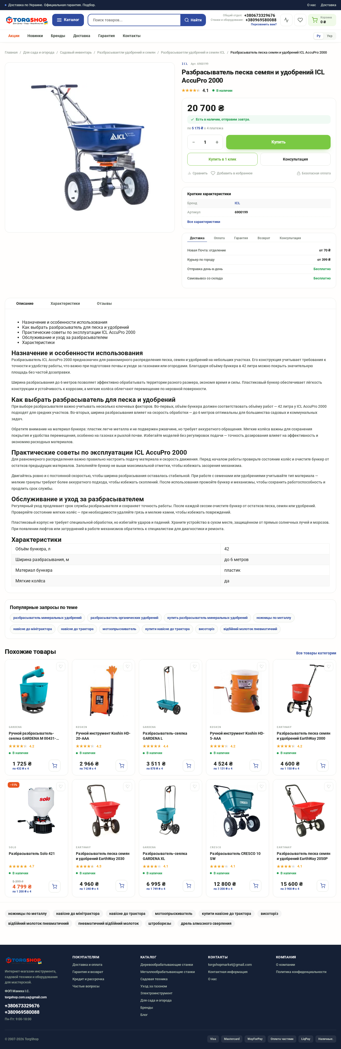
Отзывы (104, 303)
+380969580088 (261, 20)
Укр (329, 36)
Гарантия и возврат (87, 972)
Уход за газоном (153, 986)
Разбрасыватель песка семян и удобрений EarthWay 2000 (303, 735)
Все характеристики (203, 221)
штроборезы (159, 923)
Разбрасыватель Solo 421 (32, 853)
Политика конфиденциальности (301, 972)
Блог (144, 1015)
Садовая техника (154, 979)
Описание (25, 303)
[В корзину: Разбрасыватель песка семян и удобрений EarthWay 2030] (121, 886)
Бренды (58, 36)
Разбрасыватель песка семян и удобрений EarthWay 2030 (102, 856)
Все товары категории (316, 653)
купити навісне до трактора (167, 629)
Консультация (295, 159)
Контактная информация (227, 972)
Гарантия (106, 36)
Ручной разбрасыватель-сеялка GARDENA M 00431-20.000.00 (32, 736)
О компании (285, 965)
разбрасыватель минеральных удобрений (47, 618)
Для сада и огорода (38, 52)
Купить (278, 142)
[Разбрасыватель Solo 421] (36, 810)
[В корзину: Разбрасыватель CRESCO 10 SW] (255, 886)
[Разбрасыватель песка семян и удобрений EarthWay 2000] (304, 690)
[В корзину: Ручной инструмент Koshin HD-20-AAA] (121, 765)
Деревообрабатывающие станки (166, 965)
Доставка (328, 5)
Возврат (264, 238)
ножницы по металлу (274, 618)
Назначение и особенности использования (64, 322)
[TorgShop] (26, 20)
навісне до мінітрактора (32, 629)
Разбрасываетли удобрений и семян (126, 52)
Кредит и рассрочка (88, 979)
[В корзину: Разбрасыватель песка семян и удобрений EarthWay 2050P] (322, 886)
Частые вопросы (85, 986)
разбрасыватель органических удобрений (124, 618)
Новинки (35, 36)
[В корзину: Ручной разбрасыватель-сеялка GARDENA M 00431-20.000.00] (54, 765)
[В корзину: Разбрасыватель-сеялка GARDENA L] (188, 765)
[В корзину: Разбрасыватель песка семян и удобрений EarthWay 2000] (322, 765)
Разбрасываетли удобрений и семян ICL (193, 52)
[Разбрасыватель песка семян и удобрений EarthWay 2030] (103, 810)
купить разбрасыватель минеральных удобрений (207, 618)
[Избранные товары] (300, 20)
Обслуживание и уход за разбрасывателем (65, 337)
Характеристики (65, 303)
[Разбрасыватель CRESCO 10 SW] (237, 810)
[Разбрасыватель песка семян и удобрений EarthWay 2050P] (304, 810)
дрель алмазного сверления (206, 923)
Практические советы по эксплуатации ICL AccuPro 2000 (78, 332)
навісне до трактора (77, 629)
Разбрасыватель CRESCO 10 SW (235, 856)
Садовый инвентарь (76, 52)
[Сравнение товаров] (286, 20)
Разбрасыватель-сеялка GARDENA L (165, 735)
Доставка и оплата (87, 965)
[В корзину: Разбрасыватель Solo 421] (54, 886)
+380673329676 (259, 16)
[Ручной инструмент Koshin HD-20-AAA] (103, 690)
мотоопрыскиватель (119, 629)
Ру (318, 36)
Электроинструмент (156, 993)
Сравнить (200, 173)
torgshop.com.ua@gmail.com (26, 997)
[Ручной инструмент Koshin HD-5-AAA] (237, 690)
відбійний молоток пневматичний (250, 629)
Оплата (219, 238)
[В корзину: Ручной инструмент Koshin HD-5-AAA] (255, 765)
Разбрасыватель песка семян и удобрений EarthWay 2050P (303, 856)
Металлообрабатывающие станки (167, 972)
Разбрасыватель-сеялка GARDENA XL (165, 856)
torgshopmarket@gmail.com (230, 965)
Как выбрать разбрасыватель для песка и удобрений (75, 327)
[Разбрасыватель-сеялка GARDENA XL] (170, 810)
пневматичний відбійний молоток (108, 923)
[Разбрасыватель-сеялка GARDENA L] (170, 690)
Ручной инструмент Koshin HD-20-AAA (103, 735)
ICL (185, 64)
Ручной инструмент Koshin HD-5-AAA (237, 735)
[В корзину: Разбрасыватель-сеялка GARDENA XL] (188, 886)
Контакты (132, 36)
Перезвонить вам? (264, 24)
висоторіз (206, 629)
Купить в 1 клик (222, 159)
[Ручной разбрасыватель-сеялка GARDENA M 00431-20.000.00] (36, 690)
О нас (311, 5)
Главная (11, 52)
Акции (13, 36)
